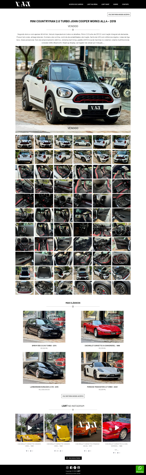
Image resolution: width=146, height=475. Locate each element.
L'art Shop (105, 4)
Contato (125, 4)
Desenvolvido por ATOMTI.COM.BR (73, 473)
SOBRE (115, 4)
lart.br (29, 415)
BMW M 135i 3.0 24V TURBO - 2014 (44, 346)
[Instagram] (41, 439)
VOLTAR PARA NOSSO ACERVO (119, 14)
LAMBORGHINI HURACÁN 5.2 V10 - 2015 (44, 387)
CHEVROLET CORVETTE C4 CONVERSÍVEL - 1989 (102, 346)
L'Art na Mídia (92, 4)
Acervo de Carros (76, 4)
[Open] (29, 428)
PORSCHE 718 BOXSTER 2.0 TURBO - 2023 (102, 387)
